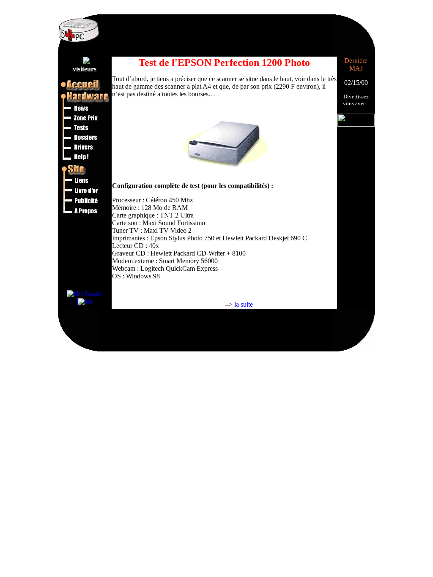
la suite (243, 304)
